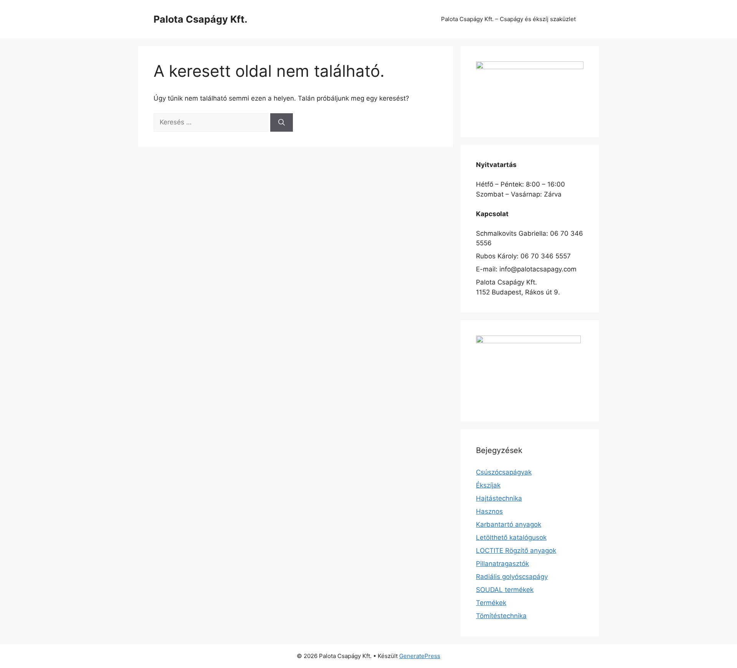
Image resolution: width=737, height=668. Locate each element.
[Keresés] (281, 122)
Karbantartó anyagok (508, 524)
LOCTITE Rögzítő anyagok (516, 550)
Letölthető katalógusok (511, 537)
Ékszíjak (488, 485)
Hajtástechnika (499, 498)
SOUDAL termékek (505, 590)
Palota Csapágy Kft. (200, 19)
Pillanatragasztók (502, 563)
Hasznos (489, 511)
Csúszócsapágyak (504, 472)
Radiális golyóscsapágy (512, 576)
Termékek (491, 603)
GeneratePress (419, 656)
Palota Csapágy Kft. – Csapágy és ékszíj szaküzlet (508, 19)
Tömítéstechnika (501, 616)
